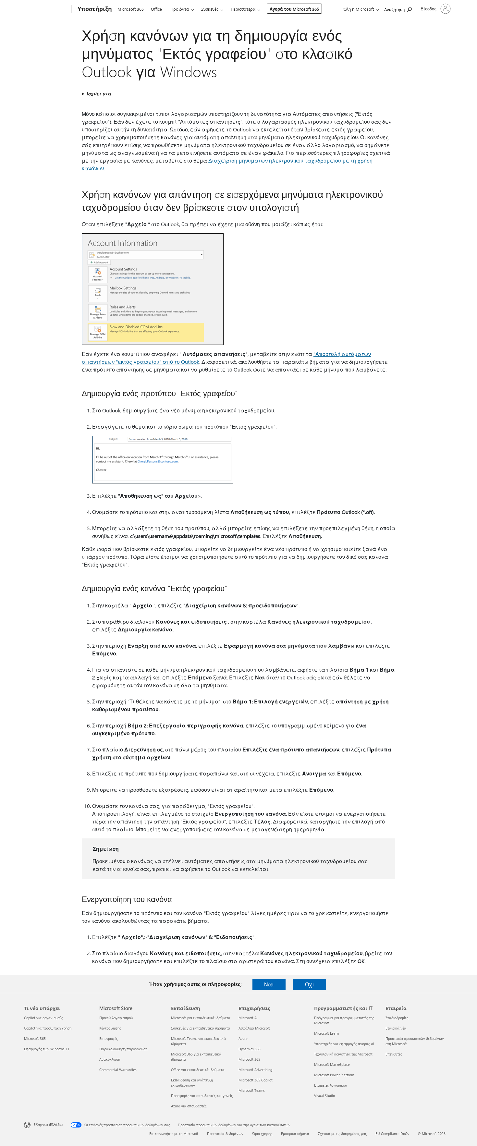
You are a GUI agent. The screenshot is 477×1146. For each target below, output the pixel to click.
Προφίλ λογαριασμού (116, 1017)
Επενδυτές (393, 1054)
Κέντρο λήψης (110, 1028)
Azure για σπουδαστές (188, 1105)
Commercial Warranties (118, 1069)
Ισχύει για (99, 94)
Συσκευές (209, 9)
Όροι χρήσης (262, 1133)
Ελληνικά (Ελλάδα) (48, 1124)
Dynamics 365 (249, 1048)
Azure (243, 1038)
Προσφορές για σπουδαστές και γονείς (202, 1095)
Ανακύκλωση (109, 1059)
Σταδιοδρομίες (396, 1017)
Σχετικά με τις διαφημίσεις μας (342, 1133)
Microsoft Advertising (255, 1069)
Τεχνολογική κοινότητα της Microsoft (343, 1054)
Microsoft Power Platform (334, 1074)
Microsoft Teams (251, 1090)
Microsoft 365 (130, 9)
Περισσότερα (243, 9)
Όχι (309, 984)
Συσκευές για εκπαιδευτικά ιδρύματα (200, 1028)
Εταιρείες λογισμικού (330, 1085)
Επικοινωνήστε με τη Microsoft (173, 1133)
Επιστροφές (108, 1038)
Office (156, 9)
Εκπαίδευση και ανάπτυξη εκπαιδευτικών (192, 1083)
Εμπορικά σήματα (295, 1133)
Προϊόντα (179, 9)
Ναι (269, 984)
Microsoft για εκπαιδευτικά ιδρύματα (200, 1017)
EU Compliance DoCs (392, 1133)
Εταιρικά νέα (395, 1028)
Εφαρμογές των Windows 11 (46, 1048)
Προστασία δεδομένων (225, 1133)
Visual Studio (324, 1095)
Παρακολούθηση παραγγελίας (123, 1048)
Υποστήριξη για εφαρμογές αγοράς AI (344, 1043)
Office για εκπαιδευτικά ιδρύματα (198, 1069)
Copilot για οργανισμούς (43, 1017)
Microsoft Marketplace (332, 1064)
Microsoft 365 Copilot (255, 1080)
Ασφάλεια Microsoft (254, 1028)
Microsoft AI (248, 1017)
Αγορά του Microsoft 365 (294, 9)
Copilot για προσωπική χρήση (47, 1028)
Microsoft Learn (326, 1033)
